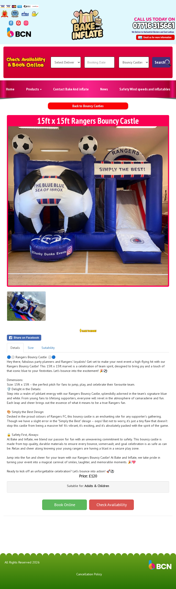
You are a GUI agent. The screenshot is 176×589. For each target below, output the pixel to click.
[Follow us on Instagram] (26, 23)
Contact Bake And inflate (71, 89)
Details (15, 348)
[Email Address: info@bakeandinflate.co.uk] (155, 37)
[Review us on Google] (18, 23)
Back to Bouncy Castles (88, 106)
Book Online (64, 504)
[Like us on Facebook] (11, 23)
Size (31, 348)
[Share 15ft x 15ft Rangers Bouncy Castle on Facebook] (88, 338)
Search (160, 62)
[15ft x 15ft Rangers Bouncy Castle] (88, 206)
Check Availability (111, 504)
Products (32, 89)
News (104, 89)
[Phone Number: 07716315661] (153, 25)
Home (10, 89)
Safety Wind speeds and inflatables (144, 89)
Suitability (48, 348)
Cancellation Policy (89, 574)
